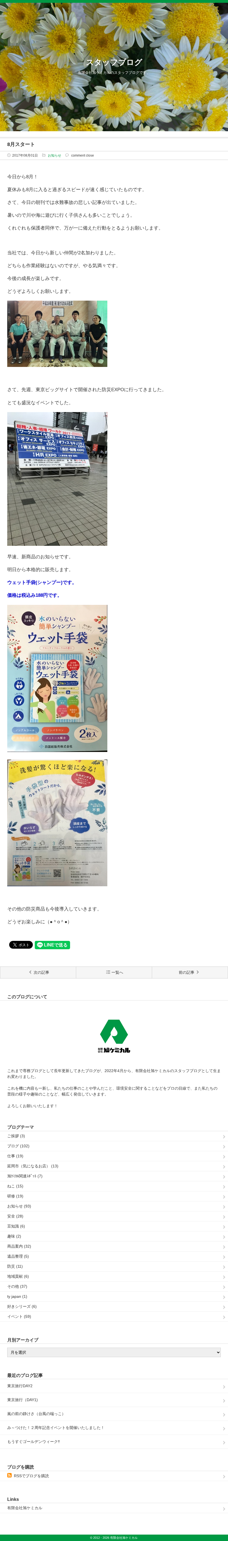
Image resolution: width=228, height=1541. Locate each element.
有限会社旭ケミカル (24, 1508)
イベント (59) (19, 1316)
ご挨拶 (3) (16, 1136)
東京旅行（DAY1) (22, 1400)
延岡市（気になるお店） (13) (32, 1166)
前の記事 (186, 972)
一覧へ (117, 972)
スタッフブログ (114, 62)
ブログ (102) (18, 1146)
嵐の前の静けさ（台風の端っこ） (36, 1413)
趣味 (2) (14, 1236)
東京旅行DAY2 (20, 1386)
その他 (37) (17, 1286)
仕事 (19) (15, 1156)
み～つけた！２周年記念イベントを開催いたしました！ (56, 1427)
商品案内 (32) (19, 1246)
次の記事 (41, 972)
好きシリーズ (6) (22, 1306)
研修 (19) (15, 1196)
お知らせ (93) (19, 1206)
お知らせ (54, 155)
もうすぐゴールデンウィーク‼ (33, 1441)
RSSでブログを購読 (31, 1476)
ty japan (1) (17, 1296)
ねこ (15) (15, 1186)
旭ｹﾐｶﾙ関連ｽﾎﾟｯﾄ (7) (25, 1176)
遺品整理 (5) (18, 1256)
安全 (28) (15, 1216)
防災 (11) (15, 1266)
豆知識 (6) (16, 1226)
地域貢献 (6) (18, 1276)
